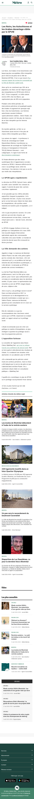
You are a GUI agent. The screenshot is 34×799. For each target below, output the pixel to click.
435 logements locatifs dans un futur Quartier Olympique (15, 469)
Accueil (4, 17)
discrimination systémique (10, 155)
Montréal (17, 17)
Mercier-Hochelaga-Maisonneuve (10, 466)
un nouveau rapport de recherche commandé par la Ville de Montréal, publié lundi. (17, 80)
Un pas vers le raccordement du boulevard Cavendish (15, 514)
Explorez (13, 602)
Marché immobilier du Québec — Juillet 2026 (19, 668)
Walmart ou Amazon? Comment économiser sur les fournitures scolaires (20, 622)
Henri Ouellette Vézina (16, 61)
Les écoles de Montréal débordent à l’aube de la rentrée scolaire (16, 423)
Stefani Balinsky (25, 627)
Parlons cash (14, 617)
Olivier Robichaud (16, 530)
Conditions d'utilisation (17, 795)
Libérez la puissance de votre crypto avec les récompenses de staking (16, 715)
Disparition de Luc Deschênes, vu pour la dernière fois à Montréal (16, 560)
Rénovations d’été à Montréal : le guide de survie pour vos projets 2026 (16, 702)
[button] (2, 2)
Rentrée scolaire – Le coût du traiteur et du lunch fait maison (20, 637)
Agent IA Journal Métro (17, 484)
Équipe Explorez (17, 719)
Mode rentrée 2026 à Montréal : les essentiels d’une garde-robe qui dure (20, 607)
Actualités (10, 17)
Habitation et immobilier (17, 664)
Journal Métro (25, 612)
